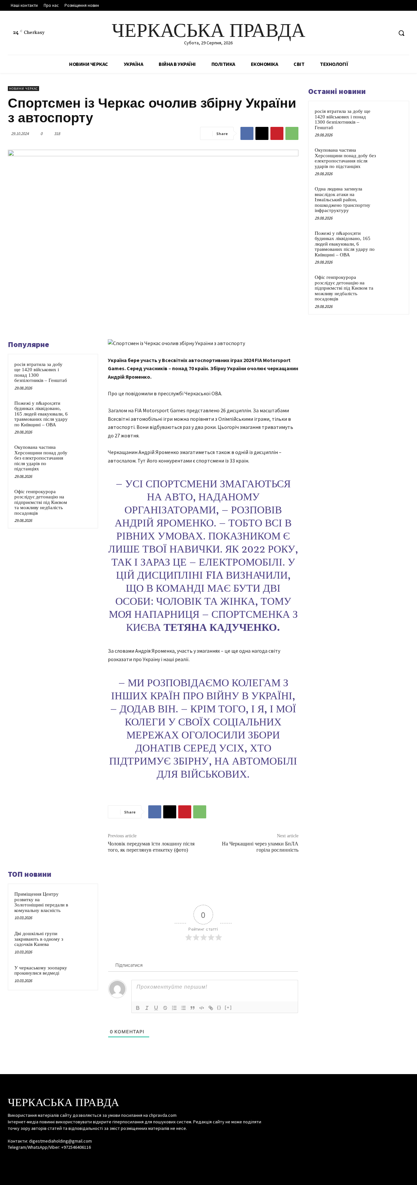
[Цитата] (192, 1008)
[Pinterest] (276, 133)
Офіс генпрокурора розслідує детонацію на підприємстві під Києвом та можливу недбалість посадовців (40, 502)
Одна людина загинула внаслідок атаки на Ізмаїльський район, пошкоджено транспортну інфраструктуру (342, 199)
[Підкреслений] (156, 1008)
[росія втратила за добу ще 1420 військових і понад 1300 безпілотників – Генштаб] (82, 370)
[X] (387, 33)
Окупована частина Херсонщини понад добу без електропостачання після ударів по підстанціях (40, 458)
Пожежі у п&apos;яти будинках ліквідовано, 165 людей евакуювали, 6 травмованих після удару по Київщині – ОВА (41, 414)
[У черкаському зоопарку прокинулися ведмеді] (82, 974)
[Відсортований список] (174, 1008)
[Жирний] (137, 1008)
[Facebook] (363, 33)
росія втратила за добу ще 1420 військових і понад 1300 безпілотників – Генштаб (342, 119)
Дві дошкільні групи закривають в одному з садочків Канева (38, 939)
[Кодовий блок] (201, 1008)
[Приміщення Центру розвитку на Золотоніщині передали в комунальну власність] (82, 900)
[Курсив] (146, 1008)
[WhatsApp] (291, 133)
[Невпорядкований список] (183, 1008)
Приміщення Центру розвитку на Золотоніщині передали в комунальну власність (41, 902)
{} (219, 1007)
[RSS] (375, 33)
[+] (228, 1007)
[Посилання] (210, 1008)
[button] (401, 33)
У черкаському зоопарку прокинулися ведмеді (40, 970)
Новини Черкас (23, 88)
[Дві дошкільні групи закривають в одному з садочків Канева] (82, 940)
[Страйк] (165, 1008)
